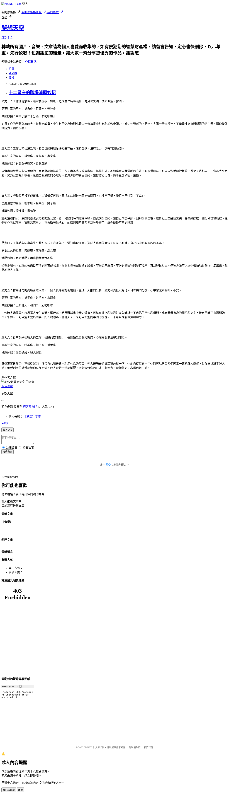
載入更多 (7, 430)
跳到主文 (7, 37)
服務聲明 (148, 747)
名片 (11, 77)
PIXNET (88, 747)
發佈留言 (7, 451)
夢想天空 (12, 28)
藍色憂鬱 (7, 386)
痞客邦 (27, 406)
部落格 (13, 73)
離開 (20, 790)
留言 (35, 406)
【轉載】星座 (32, 416)
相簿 (11, 68)
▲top (4, 422)
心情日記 (30, 61)
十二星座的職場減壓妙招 (32, 92)
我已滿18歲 (9, 790)
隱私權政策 (134, 747)
